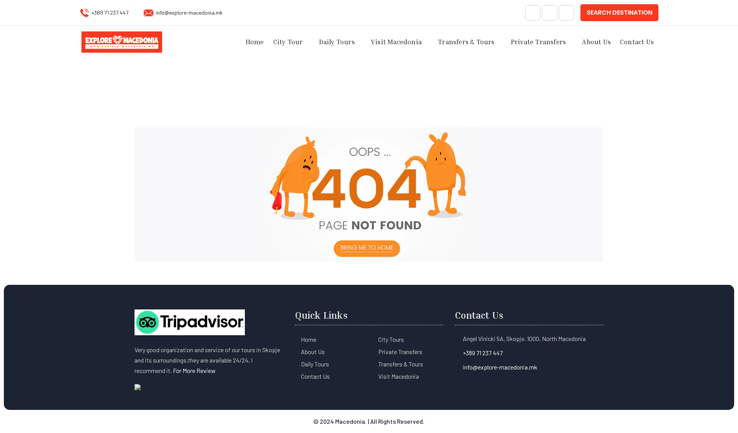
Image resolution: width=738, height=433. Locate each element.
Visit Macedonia (396, 42)
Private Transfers (538, 42)
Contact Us (637, 42)
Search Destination (619, 12)
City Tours (391, 339)
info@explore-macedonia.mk (189, 12)
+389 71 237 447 (109, 12)
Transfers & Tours (466, 42)
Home (255, 42)
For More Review (194, 370)
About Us (596, 42)
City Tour (288, 42)
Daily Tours (337, 42)
